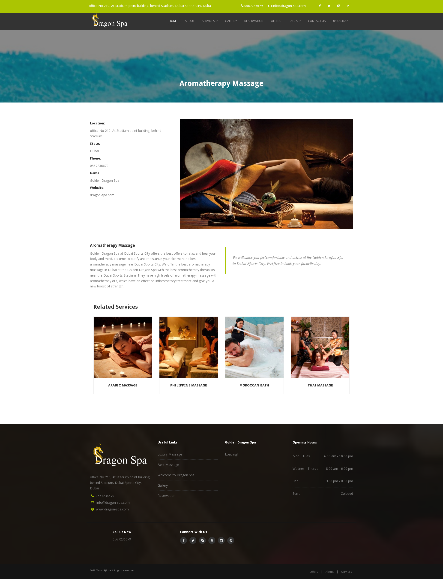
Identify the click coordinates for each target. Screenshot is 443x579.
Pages (293, 21)
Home (173, 21)
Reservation (253, 21)
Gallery (231, 21)
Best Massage (168, 464)
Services (208, 21)
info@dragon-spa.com (113, 502)
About (190, 21)
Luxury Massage (170, 454)
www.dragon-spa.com (112, 509)
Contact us (317, 21)
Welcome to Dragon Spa (176, 475)
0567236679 (341, 21)
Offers (276, 21)
